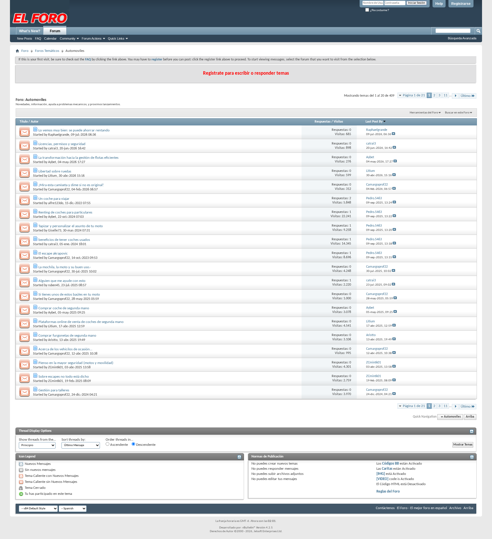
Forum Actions (92, 38)
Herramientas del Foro (424, 112)
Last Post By (374, 121)
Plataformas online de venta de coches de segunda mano (81, 322)
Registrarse (461, 4)
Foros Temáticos (47, 51)
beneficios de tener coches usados (64, 240)
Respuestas (323, 121)
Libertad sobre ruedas (54, 171)
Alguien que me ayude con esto (61, 281)
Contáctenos (385, 508)
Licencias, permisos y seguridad (61, 144)
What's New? (29, 31)
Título (24, 121)
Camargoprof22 (59, 189)
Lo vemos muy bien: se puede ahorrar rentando (74, 130)
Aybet (52, 162)
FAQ (38, 38)
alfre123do (55, 203)
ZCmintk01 (55, 367)
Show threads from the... (37, 440)
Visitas (338, 121)
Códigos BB (390, 463)
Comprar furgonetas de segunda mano (67, 335)
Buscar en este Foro (457, 112)
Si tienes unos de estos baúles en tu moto (69, 294)
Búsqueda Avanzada (462, 38)
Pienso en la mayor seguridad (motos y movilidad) (75, 363)
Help (439, 4)
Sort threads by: (73, 440)
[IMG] (380, 474)
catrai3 (53, 148)
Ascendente (118, 445)
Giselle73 (54, 230)
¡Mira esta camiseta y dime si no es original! (71, 185)
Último (466, 96)
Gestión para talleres (53, 390)
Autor (34, 121)
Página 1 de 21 (414, 95)
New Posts (24, 38)
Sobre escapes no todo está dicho (63, 377)
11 (446, 95)
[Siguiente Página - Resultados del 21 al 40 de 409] (455, 96)
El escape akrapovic (53, 253)
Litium (52, 176)
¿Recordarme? (379, 10)
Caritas (387, 469)
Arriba (470, 416)
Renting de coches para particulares (65, 212)
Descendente (145, 445)
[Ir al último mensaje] (393, 134)
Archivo (455, 508)
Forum (55, 31)
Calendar (50, 38)
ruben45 (54, 285)
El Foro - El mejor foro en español (422, 508)
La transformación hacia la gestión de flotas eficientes (78, 158)
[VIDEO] (382, 479)
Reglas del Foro (388, 491)
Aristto (53, 340)
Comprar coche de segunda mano (63, 308)
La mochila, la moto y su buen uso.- (64, 267)
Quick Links (116, 38)
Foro (24, 51)
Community (67, 38)
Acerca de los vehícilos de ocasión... (65, 349)
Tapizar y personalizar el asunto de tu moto (70, 226)
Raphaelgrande (58, 135)
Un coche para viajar (53, 199)
